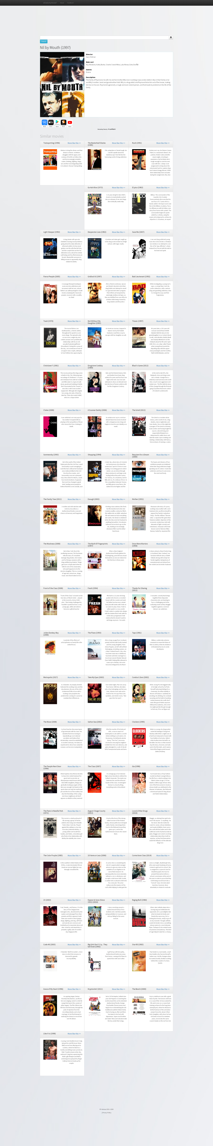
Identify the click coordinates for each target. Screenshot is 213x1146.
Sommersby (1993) (51, 454)
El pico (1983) (137, 187)
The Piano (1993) (94, 633)
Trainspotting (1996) (51, 143)
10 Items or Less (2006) (97, 855)
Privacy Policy (107, 1113)
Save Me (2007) (138, 232)
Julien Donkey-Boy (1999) (51, 634)
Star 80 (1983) (138, 944)
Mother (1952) (138, 499)
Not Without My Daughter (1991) (94, 322)
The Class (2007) (94, 766)
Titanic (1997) (137, 321)
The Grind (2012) (139, 410)
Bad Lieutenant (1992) (141, 276)
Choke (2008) (48, 410)
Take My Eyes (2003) (96, 677)
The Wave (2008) (50, 722)
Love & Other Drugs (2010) (140, 812)
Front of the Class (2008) (53, 588)
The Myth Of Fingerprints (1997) (98, 544)
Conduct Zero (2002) (140, 677)
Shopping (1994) (94, 454)
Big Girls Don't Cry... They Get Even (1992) (97, 945)
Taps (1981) (137, 633)
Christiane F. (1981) (51, 365)
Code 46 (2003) (49, 944)
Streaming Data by (103, 129)
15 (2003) (47, 900)
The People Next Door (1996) (52, 767)
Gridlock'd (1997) (95, 276)
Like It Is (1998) (49, 1033)
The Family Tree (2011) (52, 499)
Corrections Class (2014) (142, 855)
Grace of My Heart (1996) (53, 989)
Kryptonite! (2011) (95, 989)
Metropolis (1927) (50, 677)
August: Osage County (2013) (96, 812)
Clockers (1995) (138, 722)
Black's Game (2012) (140, 365)
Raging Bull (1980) (139, 900)
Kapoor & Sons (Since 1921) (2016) (96, 901)
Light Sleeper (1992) (51, 232)
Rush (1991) (137, 143)
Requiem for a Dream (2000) (140, 455)
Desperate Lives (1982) (97, 232)
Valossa (103, 1109)
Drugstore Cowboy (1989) (95, 366)
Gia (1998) (136, 766)
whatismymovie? (50, 2)
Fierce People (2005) (51, 276)
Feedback (70, 3)
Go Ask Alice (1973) (95, 187)
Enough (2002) (94, 499)
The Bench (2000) (139, 989)
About (62, 3)
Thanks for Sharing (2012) (139, 589)
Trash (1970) (48, 321)
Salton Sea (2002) (95, 722)
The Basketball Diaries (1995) (97, 144)
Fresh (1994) (93, 588)
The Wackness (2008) (51, 543)
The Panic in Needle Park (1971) (53, 812)
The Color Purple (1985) (53, 855)
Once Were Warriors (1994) (140, 544)
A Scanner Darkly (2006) (97, 410)
